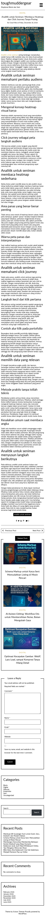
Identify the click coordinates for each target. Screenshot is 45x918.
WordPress (22, 914)
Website (7, 737)
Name (7, 718)
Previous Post (10, 531)
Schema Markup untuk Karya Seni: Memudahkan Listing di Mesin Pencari (22, 574)
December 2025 (9, 896)
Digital (22, 13)
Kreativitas (7, 791)
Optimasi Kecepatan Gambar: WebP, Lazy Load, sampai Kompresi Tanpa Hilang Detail (22, 659)
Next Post (36, 531)
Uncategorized (8, 795)
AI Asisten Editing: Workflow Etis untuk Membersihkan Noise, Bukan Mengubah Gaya (22, 617)
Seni (4, 793)
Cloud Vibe (13, 23)
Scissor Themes (18, 912)
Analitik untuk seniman (9, 55)
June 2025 (7, 902)
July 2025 (7, 900)
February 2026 (8, 892)
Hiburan (6, 789)
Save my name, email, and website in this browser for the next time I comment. (19, 751)
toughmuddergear (16, 3)
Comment (8, 691)
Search (5, 808)
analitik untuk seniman (22, 514)
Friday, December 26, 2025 (28, 23)
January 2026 (8, 894)
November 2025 (9, 898)
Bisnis (5, 785)
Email (7, 727)
